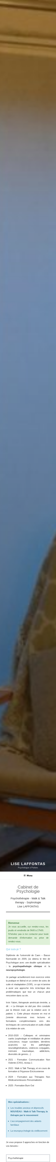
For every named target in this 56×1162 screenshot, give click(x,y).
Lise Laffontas (28, 864)
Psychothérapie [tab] (15, 1158)
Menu (29, 875)
